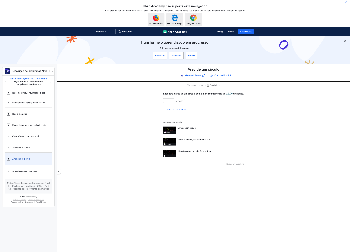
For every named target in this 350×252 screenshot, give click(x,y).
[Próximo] (50, 81)
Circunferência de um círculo (26, 136)
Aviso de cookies (17, 202)
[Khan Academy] (175, 32)
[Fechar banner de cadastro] (345, 41)
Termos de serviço (19, 200)
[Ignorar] (345, 2)
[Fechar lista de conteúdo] (59, 171)
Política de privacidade (36, 200)
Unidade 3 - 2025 (33, 186)
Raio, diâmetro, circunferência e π (28, 93)
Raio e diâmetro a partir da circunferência (30, 125)
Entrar (231, 32)
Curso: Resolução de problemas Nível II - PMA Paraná (22, 79)
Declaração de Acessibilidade (35, 202)
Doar (218, 32)
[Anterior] (6, 81)
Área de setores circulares (24, 171)
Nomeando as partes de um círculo (29, 103)
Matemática (13, 183)
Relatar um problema (235, 164)
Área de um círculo (21, 148)
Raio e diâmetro (19, 114)
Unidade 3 (42, 79)
